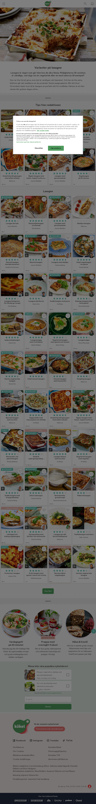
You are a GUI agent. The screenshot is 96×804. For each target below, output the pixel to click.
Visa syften (39, 148)
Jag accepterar (56, 148)
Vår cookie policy (43, 130)
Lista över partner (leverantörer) (28, 142)
